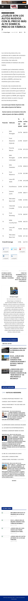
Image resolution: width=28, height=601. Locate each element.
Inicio (3, 10)
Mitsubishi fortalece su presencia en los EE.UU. (5, 351)
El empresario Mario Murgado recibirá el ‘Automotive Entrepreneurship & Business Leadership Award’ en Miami (14, 427)
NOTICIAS (12, 12)
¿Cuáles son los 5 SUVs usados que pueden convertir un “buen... (17, 529)
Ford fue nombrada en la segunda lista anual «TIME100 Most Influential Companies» (20, 277)
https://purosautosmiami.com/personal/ (14, 298)
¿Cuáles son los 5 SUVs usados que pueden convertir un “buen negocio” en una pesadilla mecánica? (18, 373)
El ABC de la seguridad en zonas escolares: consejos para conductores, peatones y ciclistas (13, 456)
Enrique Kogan (6, 32)
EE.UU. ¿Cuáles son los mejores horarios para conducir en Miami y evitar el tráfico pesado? (18, 360)
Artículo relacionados (9, 340)
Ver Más (14, 480)
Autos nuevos (8, 10)
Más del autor (6, 343)
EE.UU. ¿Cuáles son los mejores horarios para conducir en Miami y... (18, 521)
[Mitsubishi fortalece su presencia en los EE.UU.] (5, 514)
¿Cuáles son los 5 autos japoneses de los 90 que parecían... (18, 538)
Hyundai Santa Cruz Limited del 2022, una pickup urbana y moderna (8, 275)
